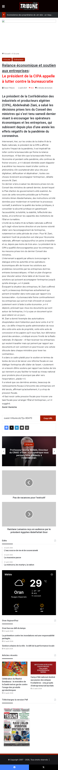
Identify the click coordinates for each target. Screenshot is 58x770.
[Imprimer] (27, 428)
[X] (12, 428)
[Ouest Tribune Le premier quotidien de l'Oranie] (29, 6)
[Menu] (3, 7)
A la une (15, 53)
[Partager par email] (22, 428)
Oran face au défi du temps (14, 628)
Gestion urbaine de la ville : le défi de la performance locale (28, 645)
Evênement (18, 59)
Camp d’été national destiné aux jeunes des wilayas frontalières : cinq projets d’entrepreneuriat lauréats (43, 681)
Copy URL (48, 418)
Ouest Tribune (9, 88)
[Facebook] (6, 428)
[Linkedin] (17, 428)
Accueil (7, 53)
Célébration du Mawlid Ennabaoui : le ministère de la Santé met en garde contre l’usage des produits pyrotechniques (14, 684)
